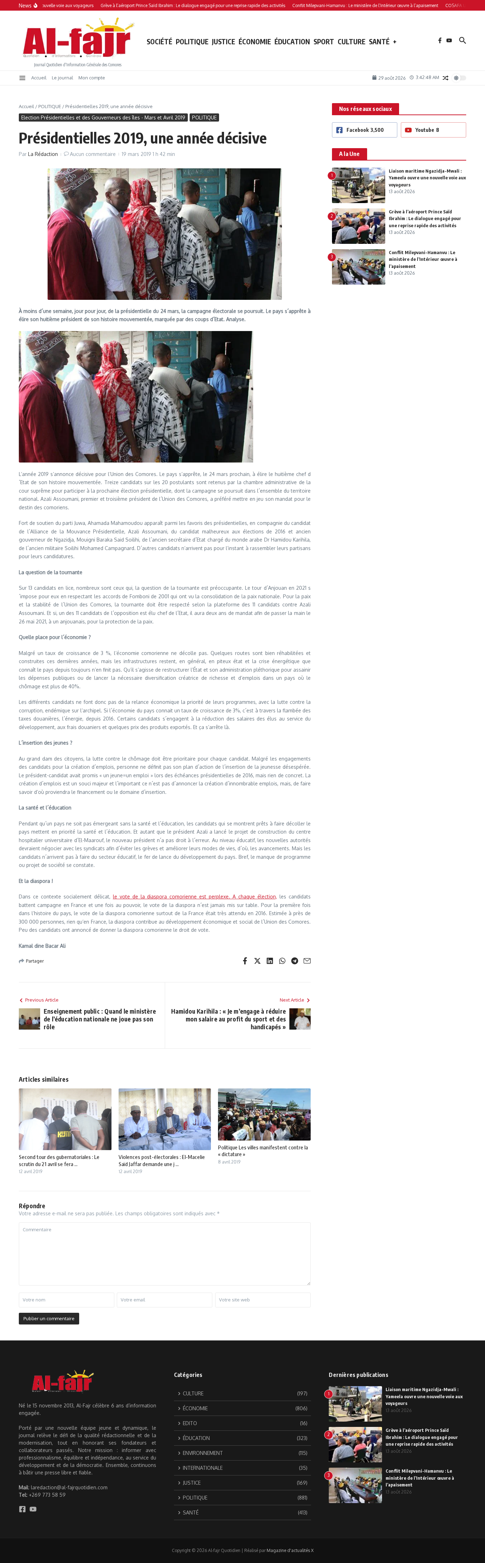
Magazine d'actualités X (290, 1550)
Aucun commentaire (93, 154)
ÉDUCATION (292, 41)
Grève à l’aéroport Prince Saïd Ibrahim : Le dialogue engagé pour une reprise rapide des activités (425, 218)
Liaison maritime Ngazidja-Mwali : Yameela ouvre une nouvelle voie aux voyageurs (427, 177)
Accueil (39, 77)
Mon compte (91, 77)
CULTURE (351, 41)
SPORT (324, 41)
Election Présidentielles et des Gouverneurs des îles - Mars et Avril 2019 (103, 117)
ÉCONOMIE (255, 41)
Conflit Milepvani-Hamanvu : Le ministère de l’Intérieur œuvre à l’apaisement (423, 259)
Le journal (62, 77)
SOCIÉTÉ (159, 41)
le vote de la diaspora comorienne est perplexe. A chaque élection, (195, 896)
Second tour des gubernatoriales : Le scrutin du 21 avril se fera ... (59, 1160)
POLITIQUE (192, 41)
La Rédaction (43, 154)
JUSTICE (223, 41)
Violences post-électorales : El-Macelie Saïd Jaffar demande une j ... (162, 1160)
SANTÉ (379, 41)
